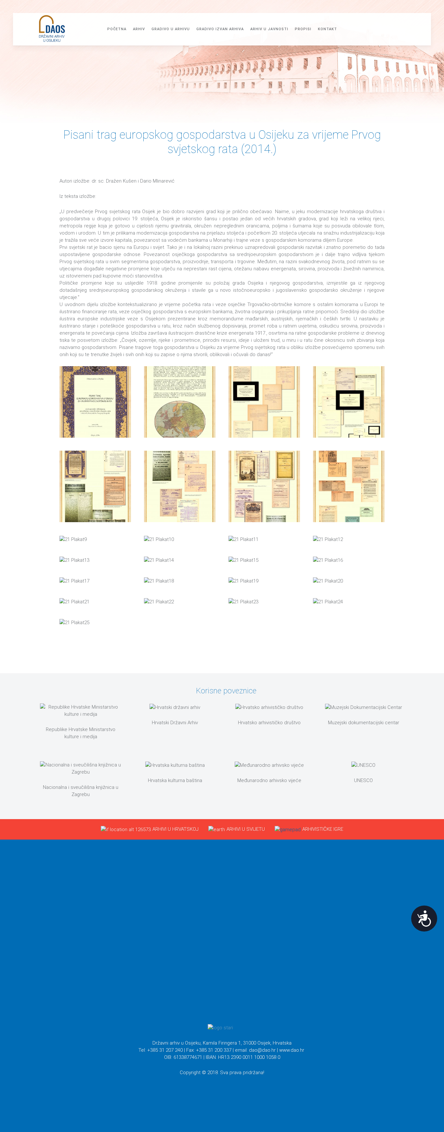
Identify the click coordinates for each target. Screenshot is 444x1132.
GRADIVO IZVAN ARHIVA (220, 29)
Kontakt (327, 29)
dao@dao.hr (262, 1050)
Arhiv (139, 29)
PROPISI (303, 29)
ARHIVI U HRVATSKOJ (175, 829)
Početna (116, 29)
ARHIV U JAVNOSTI (269, 29)
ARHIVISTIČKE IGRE (322, 829)
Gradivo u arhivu (170, 29)
